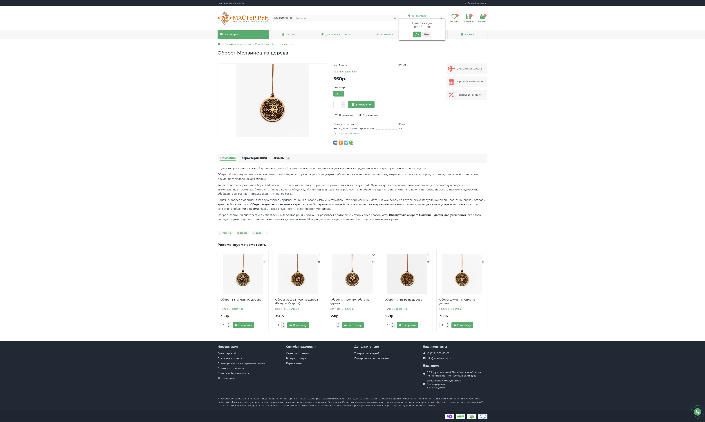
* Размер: (339, 87)
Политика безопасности (231, 3)
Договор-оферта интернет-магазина (241, 363)
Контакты (387, 34)
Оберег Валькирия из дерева (240, 299)
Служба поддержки (301, 346)
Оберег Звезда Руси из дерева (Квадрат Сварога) (296, 301)
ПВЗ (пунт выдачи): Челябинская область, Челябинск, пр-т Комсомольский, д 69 (453, 374)
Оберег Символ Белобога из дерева (349, 301)
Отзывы (280, 158)
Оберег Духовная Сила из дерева (457, 301)
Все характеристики (346, 133)
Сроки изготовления (231, 368)
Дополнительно (366, 346)
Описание (228, 158)
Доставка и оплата (338, 34)
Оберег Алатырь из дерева (403, 299)
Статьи (469, 34)
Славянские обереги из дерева (274, 44)
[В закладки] (264, 254)
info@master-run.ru (439, 358)
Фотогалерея (226, 377)
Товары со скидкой (366, 353)
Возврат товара (296, 358)
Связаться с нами (297, 353)
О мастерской (227, 353)
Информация (228, 346)
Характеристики (254, 158)
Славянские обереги (238, 44)
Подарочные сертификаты (371, 358)
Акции (290, 34)
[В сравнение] (264, 261)
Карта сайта (294, 363)
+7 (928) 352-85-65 (437, 353)
